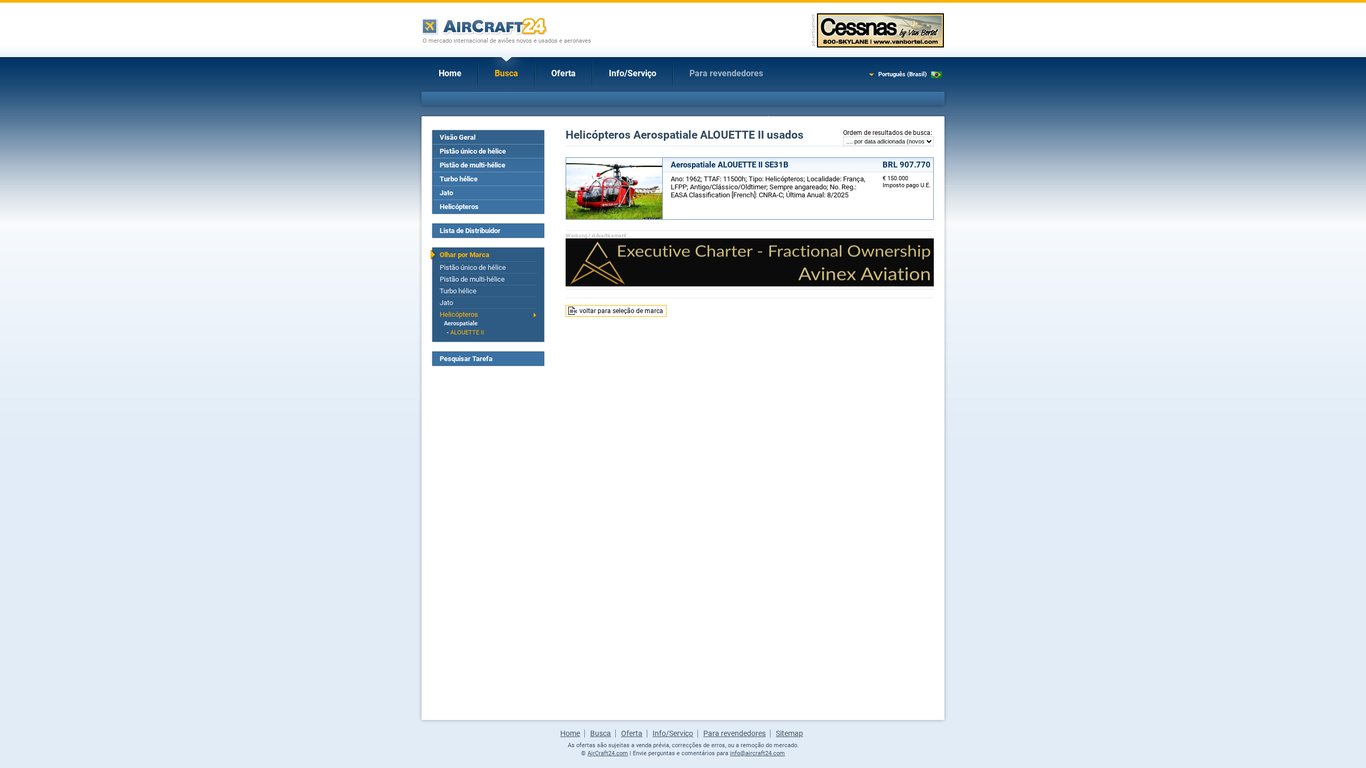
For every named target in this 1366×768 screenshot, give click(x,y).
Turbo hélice (459, 179)
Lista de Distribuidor (470, 231)
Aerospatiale (461, 323)
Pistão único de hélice (473, 151)
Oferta (563, 73)
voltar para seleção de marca (621, 311)
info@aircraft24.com (757, 753)
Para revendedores (726, 73)
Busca (506, 73)
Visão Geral (457, 137)
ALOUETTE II (467, 332)
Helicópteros (459, 207)
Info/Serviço (632, 73)
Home (450, 73)
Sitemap (789, 733)
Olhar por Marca (464, 255)
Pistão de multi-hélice (472, 165)
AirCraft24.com (607, 753)
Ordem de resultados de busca (887, 133)
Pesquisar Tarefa (466, 359)
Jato (446, 193)
